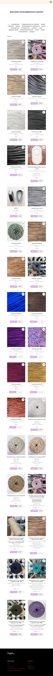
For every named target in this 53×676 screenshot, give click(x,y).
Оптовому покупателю (10, 666)
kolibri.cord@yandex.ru (31, 668)
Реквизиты (29, 665)
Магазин (8, 665)
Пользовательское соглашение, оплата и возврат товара (16, 668)
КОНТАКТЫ (30, 661)
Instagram (29, 663)
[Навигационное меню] (51, 2)
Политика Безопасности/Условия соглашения (14, 670)
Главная (8, 663)
